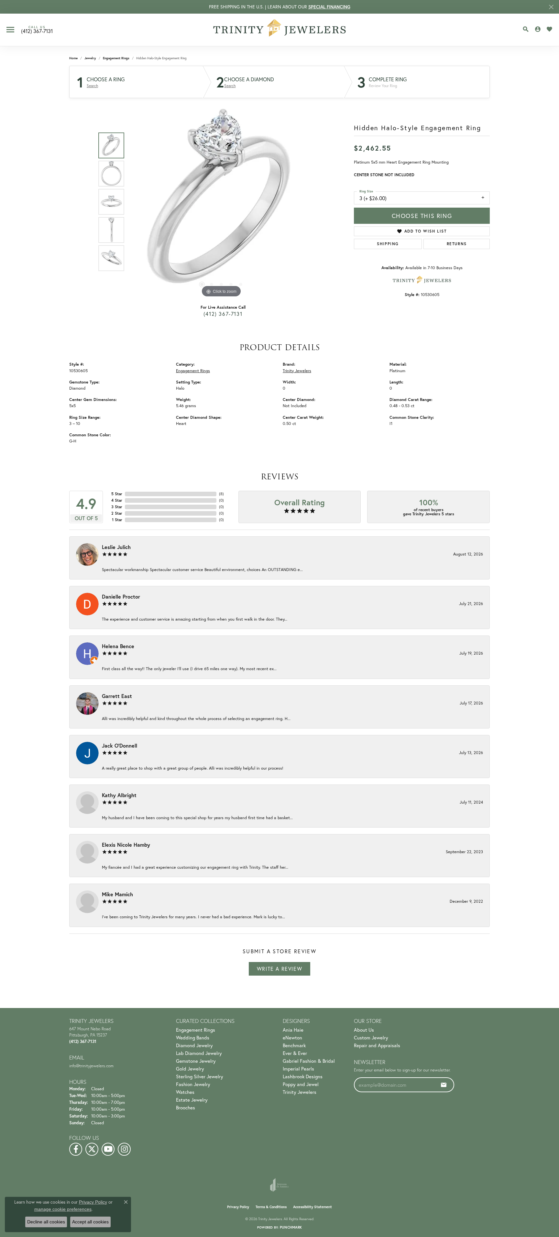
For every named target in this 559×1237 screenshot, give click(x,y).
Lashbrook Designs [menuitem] (303, 1076)
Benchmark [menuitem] (294, 1045)
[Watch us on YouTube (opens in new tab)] (108, 1149)
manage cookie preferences (63, 1209)
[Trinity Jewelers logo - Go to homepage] (280, 30)
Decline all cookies (46, 1221)
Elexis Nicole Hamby (126, 844)
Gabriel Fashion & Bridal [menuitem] (309, 1061)
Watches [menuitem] (185, 1092)
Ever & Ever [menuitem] (295, 1053)
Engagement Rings (116, 58)
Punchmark (291, 1227)
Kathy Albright (119, 795)
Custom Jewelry (371, 1037)
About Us (364, 1029)
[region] (221, 202)
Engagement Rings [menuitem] (195, 1029)
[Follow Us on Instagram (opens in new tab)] (124, 1149)
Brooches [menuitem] (185, 1107)
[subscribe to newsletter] (444, 1085)
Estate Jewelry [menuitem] (192, 1099)
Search (92, 86)
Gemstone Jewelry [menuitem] (196, 1061)
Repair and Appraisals (377, 1045)
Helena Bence (118, 646)
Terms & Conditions (271, 1207)
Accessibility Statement (312, 1207)
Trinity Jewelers (297, 370)
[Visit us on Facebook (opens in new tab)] (75, 1149)
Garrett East (117, 696)
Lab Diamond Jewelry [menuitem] (199, 1053)
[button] (525, 29)
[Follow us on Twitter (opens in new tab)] (91, 1149)
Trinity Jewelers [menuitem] (299, 1092)
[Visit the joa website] (279, 1185)
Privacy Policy (238, 1207)
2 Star (116, 513)
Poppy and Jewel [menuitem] (301, 1084)
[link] (37, 30)
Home (73, 58)
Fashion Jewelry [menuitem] (193, 1084)
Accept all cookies (90, 1221)
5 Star (116, 493)
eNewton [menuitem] (292, 1037)
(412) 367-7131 (222, 313)
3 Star (116, 506)
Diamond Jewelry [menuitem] (194, 1045)
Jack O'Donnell (119, 745)
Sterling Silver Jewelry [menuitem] (199, 1076)
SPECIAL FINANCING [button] (329, 7)
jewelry (90, 58)
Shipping (388, 243)
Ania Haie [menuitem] (293, 1029)
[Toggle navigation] (10, 30)
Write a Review (279, 968)
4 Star (116, 500)
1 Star (117, 519)
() (221, 493)
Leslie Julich (116, 547)
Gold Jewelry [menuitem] (190, 1068)
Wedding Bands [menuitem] (192, 1037)
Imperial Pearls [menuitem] (298, 1068)
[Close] (551, 7)
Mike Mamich (117, 894)
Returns (457, 243)
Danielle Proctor (121, 596)
